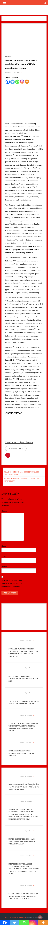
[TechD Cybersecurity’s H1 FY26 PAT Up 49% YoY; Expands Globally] (12, 695)
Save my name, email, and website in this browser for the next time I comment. (11, 583)
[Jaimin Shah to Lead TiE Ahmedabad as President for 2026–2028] (12, 671)
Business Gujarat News (12, 72)
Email (4, 556)
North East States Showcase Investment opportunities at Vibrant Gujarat (21, 841)
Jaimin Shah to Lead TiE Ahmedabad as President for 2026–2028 (23, 678)
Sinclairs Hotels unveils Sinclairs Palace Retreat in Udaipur (21, 753)
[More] (27, 82)
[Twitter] (12, 82)
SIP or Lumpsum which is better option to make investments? (23, 480)
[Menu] (3, 2)
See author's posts (16, 448)
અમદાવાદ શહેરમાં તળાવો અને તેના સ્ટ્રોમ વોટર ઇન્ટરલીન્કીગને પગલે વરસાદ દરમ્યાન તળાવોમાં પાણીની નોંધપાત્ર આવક (23, 786)
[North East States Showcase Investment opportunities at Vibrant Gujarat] (12, 833)
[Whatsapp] (17, 82)
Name (4, 546)
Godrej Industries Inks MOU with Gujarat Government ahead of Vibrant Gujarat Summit (23, 896)
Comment (5, 511)
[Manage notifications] (40, 917)
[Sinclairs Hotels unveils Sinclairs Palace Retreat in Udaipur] (12, 745)
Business (8, 56)
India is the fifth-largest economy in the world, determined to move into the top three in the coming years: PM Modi (23, 869)
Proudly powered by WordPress (15, 917)
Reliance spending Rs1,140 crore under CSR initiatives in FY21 (21, 473)
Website (4, 567)
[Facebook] (8, 82)
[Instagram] (22, 82)
